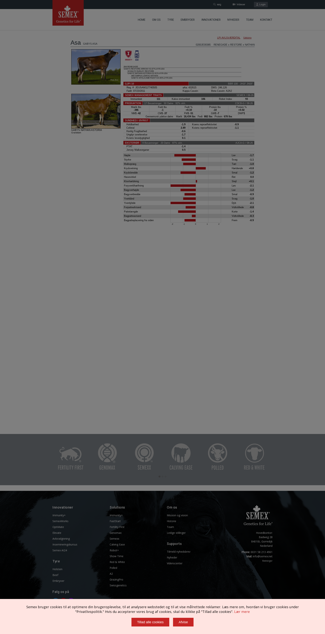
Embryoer (188, 19)
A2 (111, 573)
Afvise (183, 622)
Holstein (57, 569)
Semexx (114, 538)
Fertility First (117, 527)
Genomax (115, 533)
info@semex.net (263, 556)
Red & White (117, 562)
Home (141, 19)
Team (249, 19)
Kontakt (266, 19)
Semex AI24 (59, 550)
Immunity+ (59, 515)
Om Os (156, 19)
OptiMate (58, 527)
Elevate (56, 533)
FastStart (115, 521)
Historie (171, 521)
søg (218, 4)
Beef (55, 575)
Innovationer (211, 19)
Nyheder (233, 19)
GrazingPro (116, 579)
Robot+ (114, 550)
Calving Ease (117, 544)
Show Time (116, 556)
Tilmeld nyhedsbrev (178, 551)
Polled (113, 568)
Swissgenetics (118, 585)
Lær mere (242, 611)
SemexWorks (60, 521)
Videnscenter (174, 563)
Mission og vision (177, 515)
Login (262, 4)
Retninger (267, 560)
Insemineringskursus (64, 544)
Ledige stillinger (176, 533)
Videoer (240, 4)
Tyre (170, 19)
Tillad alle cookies (150, 622)
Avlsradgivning (61, 538)
